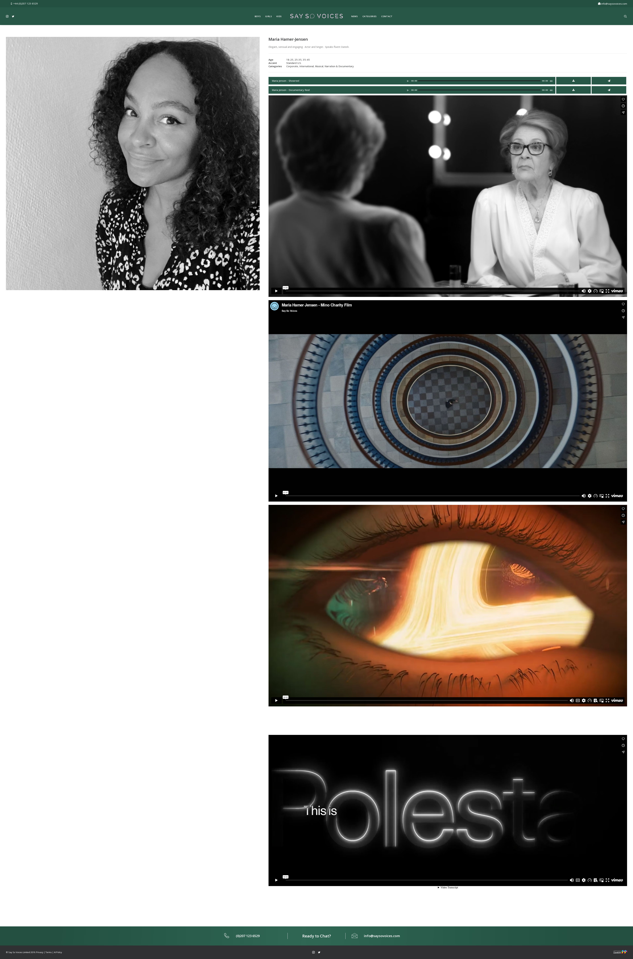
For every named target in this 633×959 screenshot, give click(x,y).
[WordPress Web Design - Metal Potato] (620, 953)
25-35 (298, 59)
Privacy (39, 952)
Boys (258, 16)
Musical (319, 66)
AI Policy (58, 952)
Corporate (292, 66)
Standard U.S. (293, 63)
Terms (48, 952)
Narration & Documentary (339, 66)
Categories (369, 16)
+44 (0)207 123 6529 (25, 3)
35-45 (306, 59)
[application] (412, 80)
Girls (268, 16)
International (306, 66)
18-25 (289, 59)
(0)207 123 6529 (248, 936)
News (354, 16)
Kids (279, 16)
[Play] (407, 81)
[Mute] (551, 81)
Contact (386, 16)
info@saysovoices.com (614, 3)
